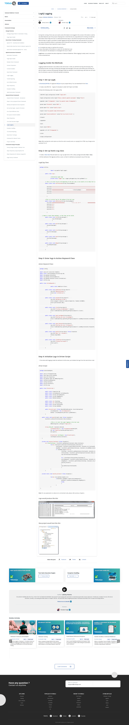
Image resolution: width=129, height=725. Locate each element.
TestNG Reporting (11, 78)
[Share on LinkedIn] (70, 28)
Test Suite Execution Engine (13, 121)
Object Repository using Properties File (15, 150)
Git (50, 709)
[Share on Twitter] (67, 28)
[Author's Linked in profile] (50, 22)
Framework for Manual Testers (13, 138)
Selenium (50, 696)
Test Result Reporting (11, 131)
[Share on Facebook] (64, 28)
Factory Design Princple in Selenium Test (16, 147)
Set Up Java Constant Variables (13, 114)
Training (22, 698)
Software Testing (107, 696)
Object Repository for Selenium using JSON (16, 154)
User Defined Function (12, 82)
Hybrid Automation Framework (13, 92)
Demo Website (22, 700)
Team (22, 702)
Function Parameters (11, 65)
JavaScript (79, 707)
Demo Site (101, 3)
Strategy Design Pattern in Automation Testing (17, 33)
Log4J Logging (10, 75)
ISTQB (50, 704)
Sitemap (22, 705)
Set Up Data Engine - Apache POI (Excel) (15, 108)
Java (107, 705)
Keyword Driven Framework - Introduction (16, 98)
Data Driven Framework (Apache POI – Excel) (17, 49)
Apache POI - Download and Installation (15, 42)
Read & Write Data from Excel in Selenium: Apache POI (19, 46)
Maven (107, 702)
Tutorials (22, 696)
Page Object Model (11, 37)
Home (85, 3)
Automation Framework (12, 55)
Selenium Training (93, 3)
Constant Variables (11, 68)
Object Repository (11, 85)
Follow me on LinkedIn (63, 601)
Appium (107, 698)
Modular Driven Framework (13, 62)
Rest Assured (50, 698)
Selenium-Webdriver (61, 9)
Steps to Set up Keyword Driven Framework (16, 101)
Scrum (50, 707)
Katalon (78, 698)
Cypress (78, 700)
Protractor (78, 702)
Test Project (78, 696)
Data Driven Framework (12, 72)
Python (78, 704)
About (107, 3)
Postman (50, 700)
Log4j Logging (10, 124)
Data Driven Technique (12, 135)
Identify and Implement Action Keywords (16, 104)
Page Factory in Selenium (12, 157)
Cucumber (50, 702)
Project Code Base (11, 141)
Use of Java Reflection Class (13, 111)
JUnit (107, 700)
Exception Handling (11, 89)
